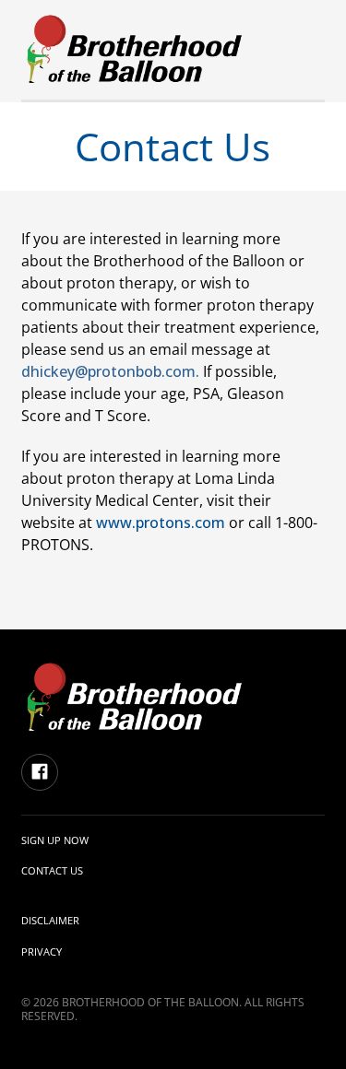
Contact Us (52, 870)
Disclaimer (50, 920)
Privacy (41, 951)
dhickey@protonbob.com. (110, 371)
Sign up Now (55, 840)
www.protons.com (160, 522)
